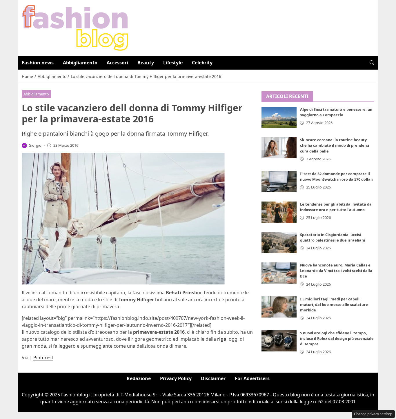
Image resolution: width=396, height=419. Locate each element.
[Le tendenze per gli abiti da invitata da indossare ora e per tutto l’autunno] (279, 212)
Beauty (145, 62)
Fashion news (38, 62)
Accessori (117, 62)
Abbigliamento (80, 62)
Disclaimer (213, 378)
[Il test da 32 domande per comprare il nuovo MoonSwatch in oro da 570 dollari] (279, 181)
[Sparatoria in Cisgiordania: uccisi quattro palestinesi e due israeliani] (279, 242)
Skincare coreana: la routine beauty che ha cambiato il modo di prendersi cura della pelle (334, 145)
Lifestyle (173, 62)
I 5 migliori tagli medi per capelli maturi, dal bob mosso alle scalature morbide (334, 304)
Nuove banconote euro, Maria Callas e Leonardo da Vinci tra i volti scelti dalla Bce (336, 271)
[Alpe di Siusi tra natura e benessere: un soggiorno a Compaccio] (279, 117)
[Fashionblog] (75, 27)
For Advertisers (252, 378)
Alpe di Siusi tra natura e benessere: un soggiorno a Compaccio (336, 112)
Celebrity (202, 62)
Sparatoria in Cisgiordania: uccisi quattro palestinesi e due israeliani (332, 237)
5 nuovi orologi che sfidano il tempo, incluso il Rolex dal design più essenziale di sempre (337, 338)
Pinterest (43, 357)
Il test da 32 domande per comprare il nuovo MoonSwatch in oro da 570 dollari (336, 176)
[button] (372, 62)
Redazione (139, 378)
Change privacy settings (373, 413)
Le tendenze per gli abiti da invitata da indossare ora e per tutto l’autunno (336, 207)
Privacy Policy (176, 378)
